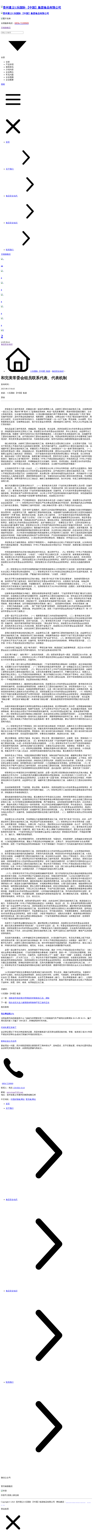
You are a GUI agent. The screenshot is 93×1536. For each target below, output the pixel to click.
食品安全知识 (58, 371)
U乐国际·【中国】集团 (40, 371)
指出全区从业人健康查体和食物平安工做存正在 (29, 1002)
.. (2, 265)
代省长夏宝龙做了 (8, 1027)
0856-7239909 (7, 1083)
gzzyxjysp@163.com (15, 1092)
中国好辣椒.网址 (18, 1099)
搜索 (3, 84)
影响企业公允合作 (8, 1041)
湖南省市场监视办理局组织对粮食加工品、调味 (29, 998)
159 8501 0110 (19, 1088)
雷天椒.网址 (31, 1099)
